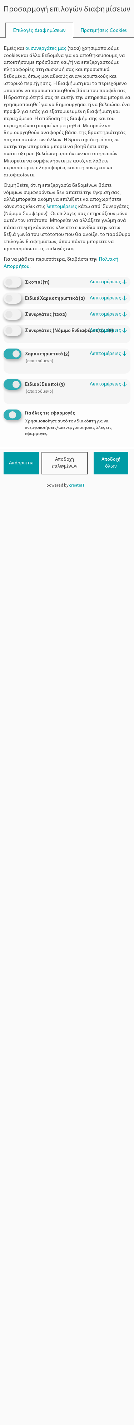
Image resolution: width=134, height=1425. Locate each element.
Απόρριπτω (21, 463)
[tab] (39, 30)
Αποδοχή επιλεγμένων (64, 463)
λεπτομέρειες (108, 281)
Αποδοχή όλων (110, 463)
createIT (77, 485)
